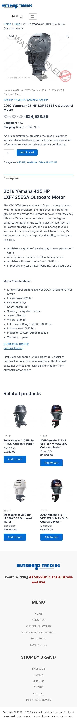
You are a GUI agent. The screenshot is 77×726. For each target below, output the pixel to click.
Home (7, 24)
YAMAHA (18, 90)
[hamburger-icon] (33, 16)
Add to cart (27, 152)
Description (11, 178)
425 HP (8, 99)
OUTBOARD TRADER (16, 344)
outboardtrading (13, 348)
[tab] (38, 178)
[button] (67, 36)
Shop (17, 24)
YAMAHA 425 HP (37, 99)
